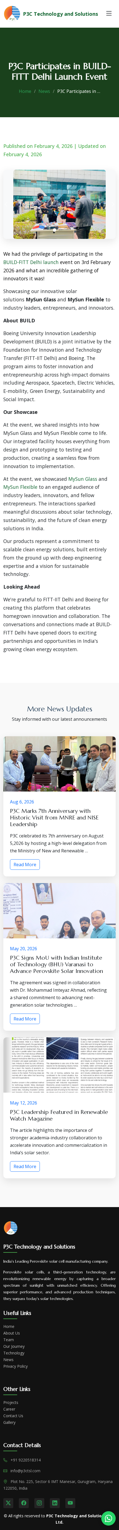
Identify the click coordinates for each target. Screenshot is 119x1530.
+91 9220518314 (26, 1460)
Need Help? (108, 1518)
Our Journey (14, 1346)
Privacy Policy (15, 1366)
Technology (13, 1353)
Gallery (9, 1422)
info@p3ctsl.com (25, 1470)
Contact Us (13, 1416)
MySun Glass (82, 479)
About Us (11, 1333)
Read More (25, 864)
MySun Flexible (20, 487)
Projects (10, 1402)
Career (9, 1409)
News (44, 91)
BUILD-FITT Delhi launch (31, 262)
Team (8, 1340)
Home (25, 91)
